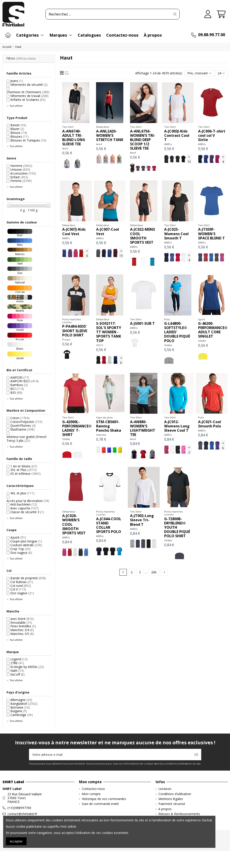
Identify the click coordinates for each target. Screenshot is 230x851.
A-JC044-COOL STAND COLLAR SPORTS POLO (108, 525)
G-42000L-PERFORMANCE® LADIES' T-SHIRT (77, 428)
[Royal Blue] (206, 159)
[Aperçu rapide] (82, 121)
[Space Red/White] (205, 257)
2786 (17, 663)
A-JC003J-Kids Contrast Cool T (176, 135)
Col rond (20, 586)
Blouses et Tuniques (28, 140)
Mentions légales (170, 799)
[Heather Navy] (152, 454)
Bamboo (19, 385)
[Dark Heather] (179, 555)
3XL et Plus (23, 470)
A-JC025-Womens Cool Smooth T (176, 233)
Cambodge (21, 715)
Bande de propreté (28, 578)
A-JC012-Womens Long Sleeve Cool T (177, 426)
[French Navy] (200, 159)
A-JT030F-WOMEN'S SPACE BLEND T (211, 233)
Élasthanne (22, 429)
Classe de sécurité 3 (27, 512)
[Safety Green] (203, 355)
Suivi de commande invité (100, 804)
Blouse (18, 132)
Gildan (168, 345)
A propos (165, 809)
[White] (109, 360)
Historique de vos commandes (104, 799)
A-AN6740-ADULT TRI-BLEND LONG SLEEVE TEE (73, 138)
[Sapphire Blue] (152, 261)
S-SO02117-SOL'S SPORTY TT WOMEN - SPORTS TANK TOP (108, 332)
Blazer (17, 129)
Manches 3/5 (22, 634)
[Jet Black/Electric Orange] (166, 159)
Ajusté (18, 537)
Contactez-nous (93, 789)
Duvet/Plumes (23, 425)
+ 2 (189, 449)
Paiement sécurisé (171, 804)
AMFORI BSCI (24, 381)
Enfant (19, 177)
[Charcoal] (98, 253)
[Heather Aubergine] (138, 167)
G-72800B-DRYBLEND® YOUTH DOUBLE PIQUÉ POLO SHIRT (177, 527)
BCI (17, 389)
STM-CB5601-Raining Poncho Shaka (108, 426)
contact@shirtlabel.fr (22, 814)
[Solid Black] (148, 543)
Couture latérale (26, 545)
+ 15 (189, 159)
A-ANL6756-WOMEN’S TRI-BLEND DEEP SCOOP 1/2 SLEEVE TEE (142, 140)
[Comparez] (75, 121)
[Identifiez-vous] (208, 14)
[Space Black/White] (217, 257)
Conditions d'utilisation (174, 794)
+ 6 (87, 253)
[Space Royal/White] (211, 257)
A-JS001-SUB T (142, 323)
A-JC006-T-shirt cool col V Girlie (211, 135)
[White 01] (98, 449)
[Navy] (134, 454)
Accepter (16, 841)
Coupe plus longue (26, 541)
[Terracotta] (112, 159)
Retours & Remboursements (179, 814)
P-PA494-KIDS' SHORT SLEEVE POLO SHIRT (74, 330)
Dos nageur (21, 552)
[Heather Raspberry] (148, 167)
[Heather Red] (154, 167)
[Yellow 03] (120, 449)
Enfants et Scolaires (28, 99)
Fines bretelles (23, 626)
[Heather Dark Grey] (143, 167)
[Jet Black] (177, 449)
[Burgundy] (115, 253)
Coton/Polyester (26, 422)
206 (154, 572)
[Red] (104, 360)
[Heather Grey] (67, 163)
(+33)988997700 (19, 808)
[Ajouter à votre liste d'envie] (69, 121)
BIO (16, 392)
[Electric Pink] (183, 449)
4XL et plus (22, 493)
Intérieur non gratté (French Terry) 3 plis (26, 439)
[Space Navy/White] (200, 257)
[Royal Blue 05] (109, 449)
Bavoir (18, 125)
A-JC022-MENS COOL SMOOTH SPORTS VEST (142, 236)
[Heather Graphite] (77, 163)
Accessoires (23, 173)
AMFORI (19, 377)
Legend (19, 659)
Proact (66, 339)
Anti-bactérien (23, 504)
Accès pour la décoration (28, 501)
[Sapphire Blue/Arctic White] (119, 551)
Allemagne (21, 700)
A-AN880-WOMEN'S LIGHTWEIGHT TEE (142, 428)
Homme (21, 166)
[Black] (132, 167)
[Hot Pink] (217, 159)
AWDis (168, 144)
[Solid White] (154, 543)
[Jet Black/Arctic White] (177, 159)
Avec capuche (24, 508)
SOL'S (99, 345)
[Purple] (212, 159)
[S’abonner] (196, 754)
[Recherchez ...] (175, 14)
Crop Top (20, 549)
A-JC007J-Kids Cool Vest (74, 231)
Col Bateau (21, 582)
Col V (18, 589)
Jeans (16, 81)
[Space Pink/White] (222, 257)
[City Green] (119, 159)
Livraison (164, 789)
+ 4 (223, 159)
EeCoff (17, 674)
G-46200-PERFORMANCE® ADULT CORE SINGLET (213, 330)
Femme (21, 181)
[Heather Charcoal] (143, 543)
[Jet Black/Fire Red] (183, 159)
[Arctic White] (143, 261)
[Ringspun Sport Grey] (169, 360)
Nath (17, 670)
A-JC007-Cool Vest (107, 231)
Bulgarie (18, 711)
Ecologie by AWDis (27, 667)
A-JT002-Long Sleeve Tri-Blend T (142, 520)
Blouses (19, 136)
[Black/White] (67, 354)
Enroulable (21, 622)
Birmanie (20, 707)
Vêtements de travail (29, 96)
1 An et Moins (23, 466)
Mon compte (91, 794)
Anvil (65, 148)
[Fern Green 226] (115, 449)
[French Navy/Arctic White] (172, 159)
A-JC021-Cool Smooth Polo (209, 424)
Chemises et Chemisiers (28, 92)
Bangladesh (24, 703)
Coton (19, 418)
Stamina (101, 434)
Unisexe (20, 169)
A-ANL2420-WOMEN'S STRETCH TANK (109, 135)
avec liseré (22, 619)
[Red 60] (104, 449)
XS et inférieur (25, 473)
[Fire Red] (81, 253)
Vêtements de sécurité (29, 84)
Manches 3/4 (22, 630)
